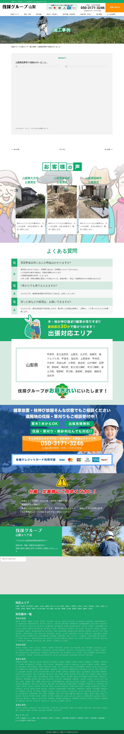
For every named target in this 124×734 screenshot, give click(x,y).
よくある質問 (111, 14)
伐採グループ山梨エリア (59, 732)
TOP (18, 718)
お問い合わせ (31, 720)
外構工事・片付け (85, 14)
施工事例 (99, 14)
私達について (15, 14)
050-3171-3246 (93, 8)
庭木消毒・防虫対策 (69, 14)
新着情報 (102, 718)
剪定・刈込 (27, 14)
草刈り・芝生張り (52, 14)
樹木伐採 (39, 14)
